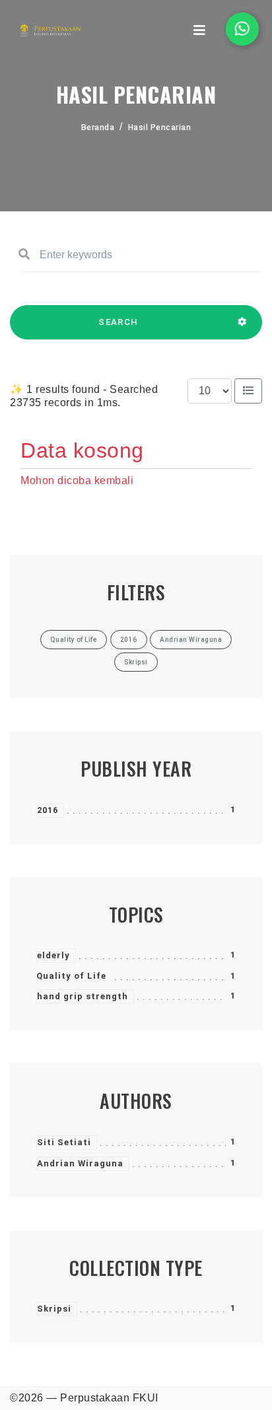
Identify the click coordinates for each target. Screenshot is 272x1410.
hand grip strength (82, 996)
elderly (53, 955)
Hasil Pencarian (159, 127)
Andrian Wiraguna (80, 1163)
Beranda (98, 127)
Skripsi (54, 1309)
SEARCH (118, 322)
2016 (47, 810)
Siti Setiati (64, 1142)
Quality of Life (71, 976)
